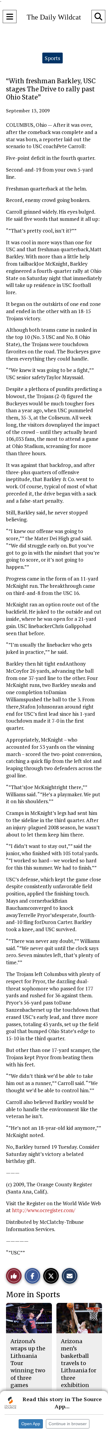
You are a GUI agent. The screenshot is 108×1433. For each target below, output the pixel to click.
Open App (30, 1423)
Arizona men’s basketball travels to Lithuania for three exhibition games (78, 1367)
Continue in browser (68, 1423)
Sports (52, 58)
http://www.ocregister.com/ (43, 1210)
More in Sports (33, 1294)
